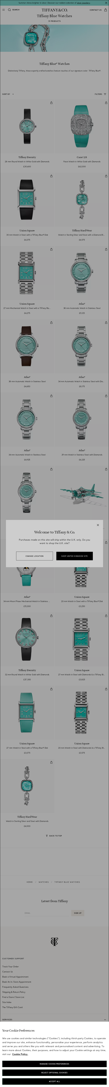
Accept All (54, 1081)
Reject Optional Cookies (54, 1073)
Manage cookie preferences (54, 1064)
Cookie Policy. (20, 1054)
